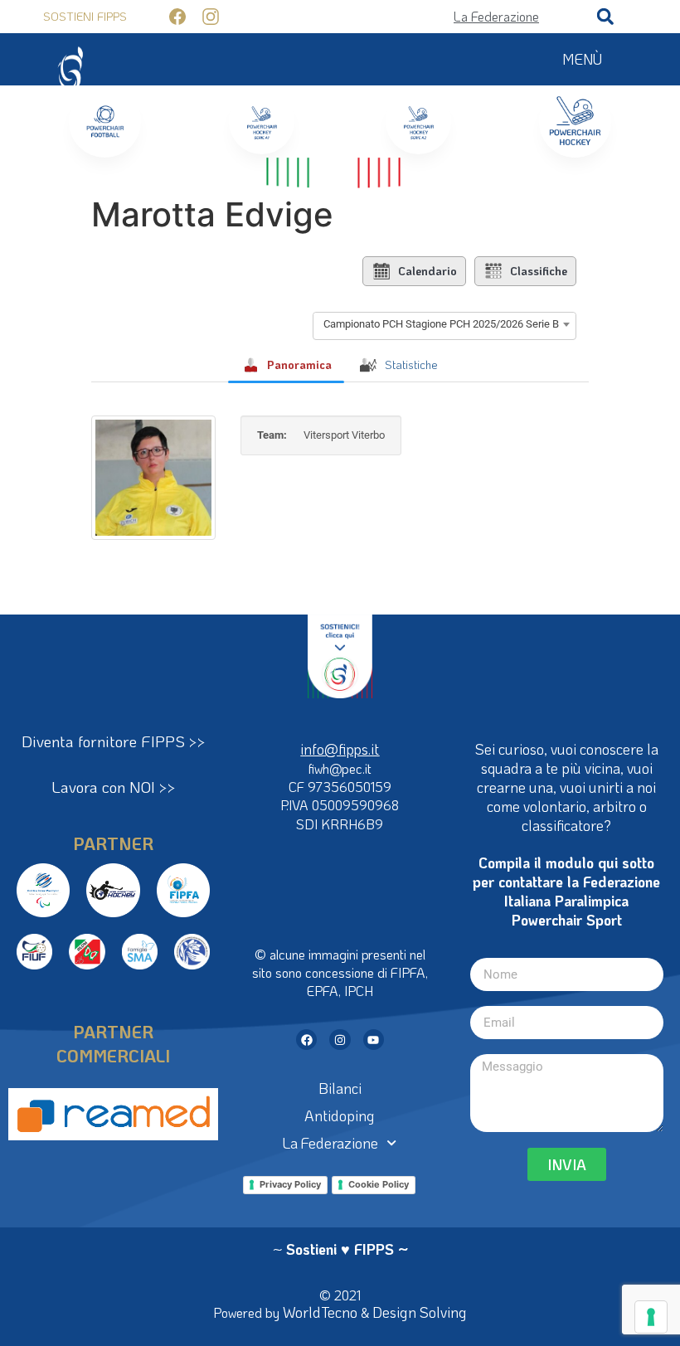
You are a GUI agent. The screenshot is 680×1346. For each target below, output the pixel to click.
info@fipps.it (339, 749)
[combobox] (444, 324)
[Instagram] (339, 1039)
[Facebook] (306, 1039)
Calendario (427, 271)
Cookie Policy (378, 1184)
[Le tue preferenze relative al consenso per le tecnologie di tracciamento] (651, 1317)
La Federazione (330, 1143)
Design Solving (419, 1312)
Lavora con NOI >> (113, 786)
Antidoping (339, 1115)
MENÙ (582, 59)
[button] (605, 16)
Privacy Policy (290, 1184)
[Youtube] (373, 1039)
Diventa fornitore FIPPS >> (114, 741)
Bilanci (340, 1088)
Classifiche (538, 271)
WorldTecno (320, 1312)
